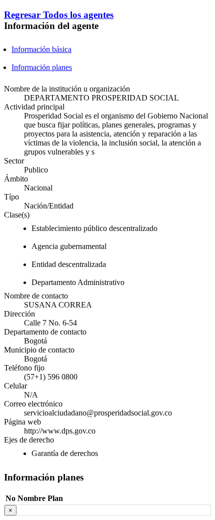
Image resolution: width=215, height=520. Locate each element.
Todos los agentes (78, 15)
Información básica (42, 49)
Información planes (42, 67)
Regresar (23, 15)
